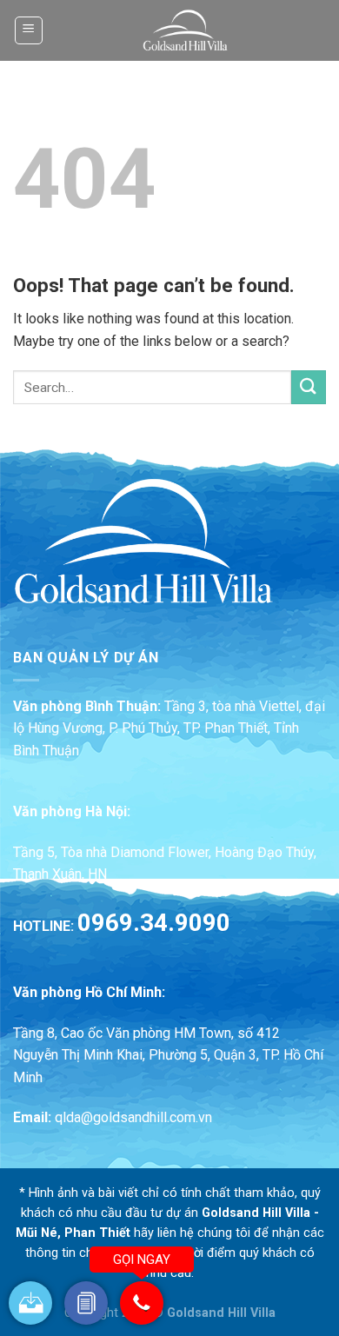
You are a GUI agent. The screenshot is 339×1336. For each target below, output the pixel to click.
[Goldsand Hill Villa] (185, 30)
